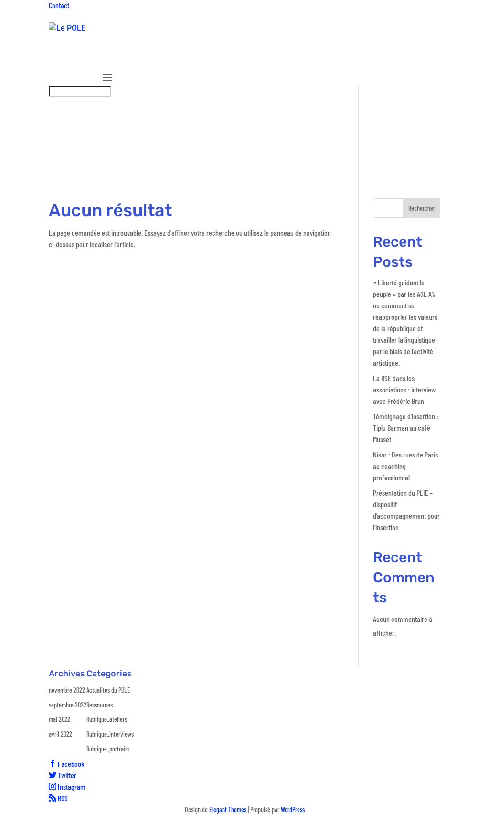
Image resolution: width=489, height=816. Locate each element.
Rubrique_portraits (107, 749)
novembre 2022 (67, 690)
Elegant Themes (227, 809)
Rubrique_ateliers (317, 58)
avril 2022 (60, 734)
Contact (59, 5)
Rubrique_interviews (385, 58)
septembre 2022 (67, 705)
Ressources (265, 58)
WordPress (293, 809)
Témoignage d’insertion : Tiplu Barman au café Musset (405, 428)
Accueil (113, 58)
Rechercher (421, 208)
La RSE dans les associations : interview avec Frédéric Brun (404, 389)
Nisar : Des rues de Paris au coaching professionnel (405, 466)
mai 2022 (59, 719)
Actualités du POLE (108, 690)
